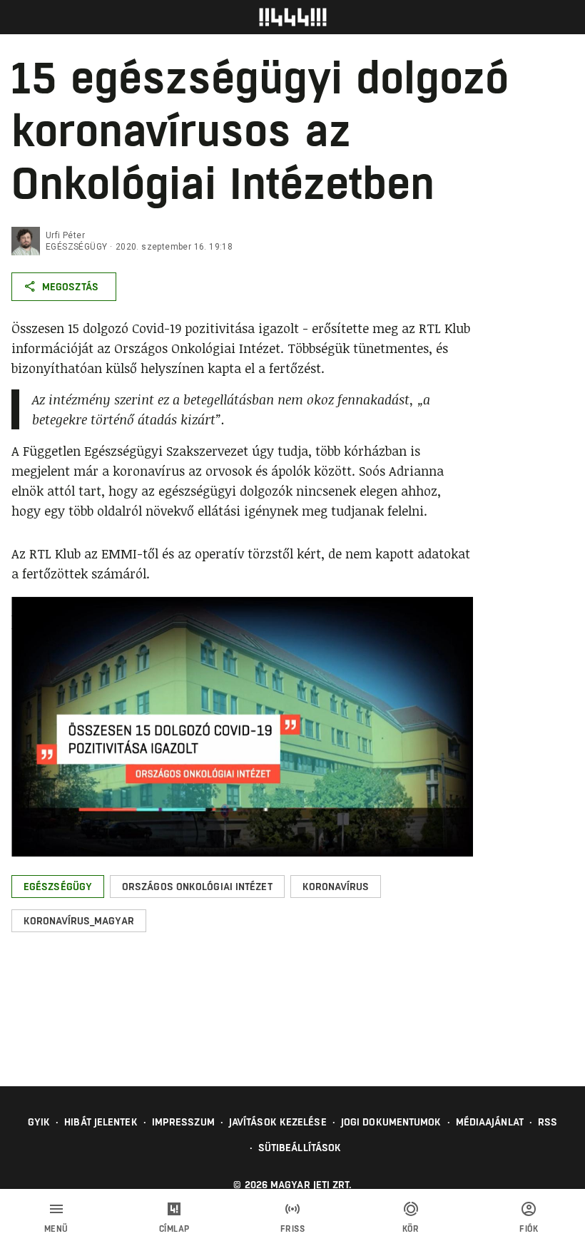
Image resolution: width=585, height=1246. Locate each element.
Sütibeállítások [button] (300, 1147)
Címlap (174, 1229)
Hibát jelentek (100, 1122)
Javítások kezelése (278, 1122)
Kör (410, 1229)
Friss (292, 1229)
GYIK (39, 1122)
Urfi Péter (65, 235)
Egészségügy (76, 247)
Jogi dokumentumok (391, 1122)
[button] (57, 886)
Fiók (528, 1229)
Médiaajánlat (490, 1122)
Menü (56, 1229)
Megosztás (70, 286)
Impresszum (183, 1122)
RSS (547, 1122)
